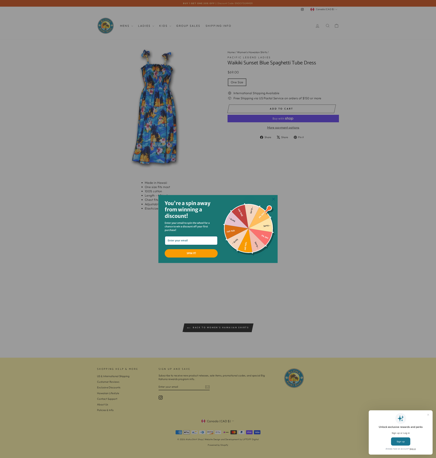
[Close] (273, 199)
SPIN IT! (191, 253)
